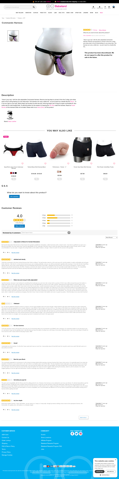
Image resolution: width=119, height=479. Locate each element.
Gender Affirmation (11, 18)
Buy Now (14, 178)
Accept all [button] (99, 471)
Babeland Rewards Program (50, 443)
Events (43, 434)
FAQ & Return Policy (8, 446)
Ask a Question (87, 35)
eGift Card (5, 434)
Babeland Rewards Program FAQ (51, 446)
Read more (100, 468)
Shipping (4, 443)
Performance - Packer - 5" (59, 167)
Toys (3, 18)
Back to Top (83, 417)
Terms (4, 449)
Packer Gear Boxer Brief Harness (82, 167)
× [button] (115, 459)
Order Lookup (6, 440)
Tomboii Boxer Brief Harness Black (37, 167)
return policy (41, 107)
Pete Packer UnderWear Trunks (105, 167)
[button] (11, 173)
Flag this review (15, 252)
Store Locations (46, 437)
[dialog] (105, 467)
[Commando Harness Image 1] (53, 52)
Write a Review (102, 30)
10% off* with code (42, 1)
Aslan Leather (12, 121)
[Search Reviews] (69, 232)
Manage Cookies (7, 455)
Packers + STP (21, 18)
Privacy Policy (6, 452)
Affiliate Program (46, 440)
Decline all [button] (110, 471)
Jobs (42, 449)
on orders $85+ (70, 1)
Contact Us (5, 437)
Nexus (72, 101)
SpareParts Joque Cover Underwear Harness (13, 167)
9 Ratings (95, 30)
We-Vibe (51, 105)
